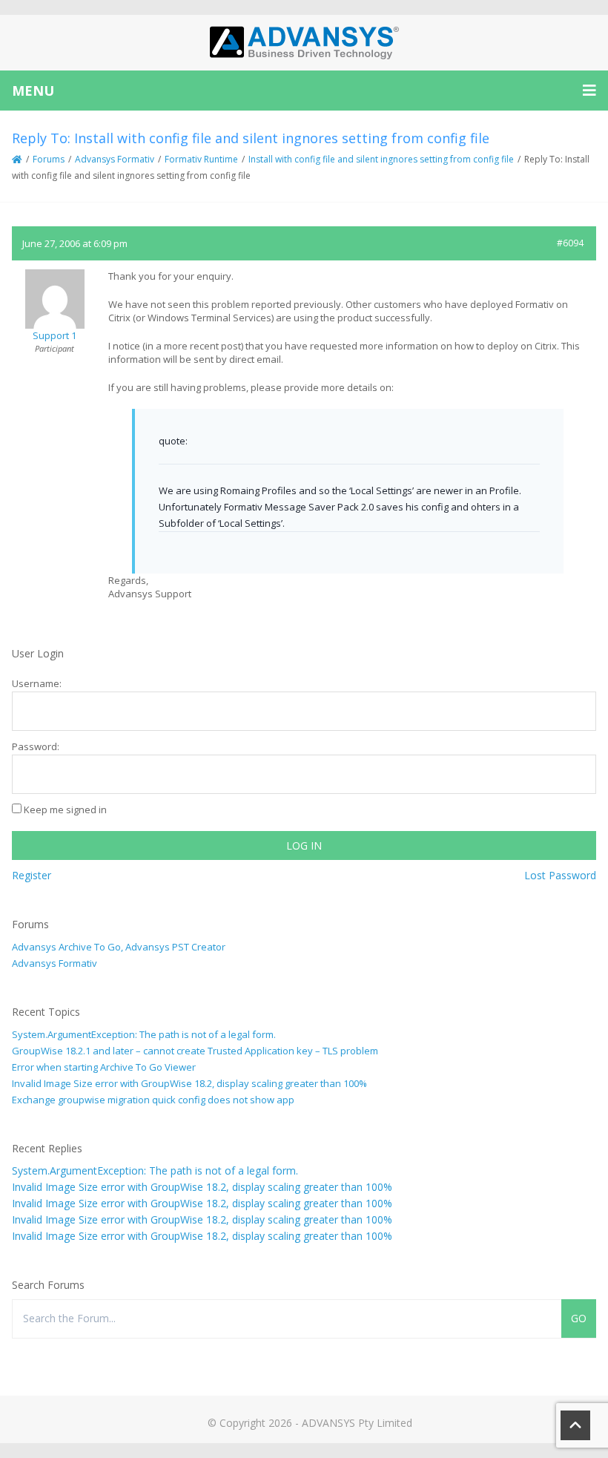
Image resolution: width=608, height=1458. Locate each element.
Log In (304, 845)
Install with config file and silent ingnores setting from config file (381, 159)
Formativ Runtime (201, 159)
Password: (35, 746)
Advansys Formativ (114, 159)
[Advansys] (304, 42)
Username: (37, 683)
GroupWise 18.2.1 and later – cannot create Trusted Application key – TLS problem (195, 1050)
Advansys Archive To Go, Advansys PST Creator (118, 946)
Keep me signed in (65, 809)
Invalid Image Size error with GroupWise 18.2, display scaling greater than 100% (189, 1083)
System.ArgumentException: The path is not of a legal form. (144, 1034)
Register (31, 875)
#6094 (570, 243)
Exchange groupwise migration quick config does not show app (153, 1099)
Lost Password (560, 875)
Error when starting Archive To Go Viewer (104, 1067)
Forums (49, 159)
